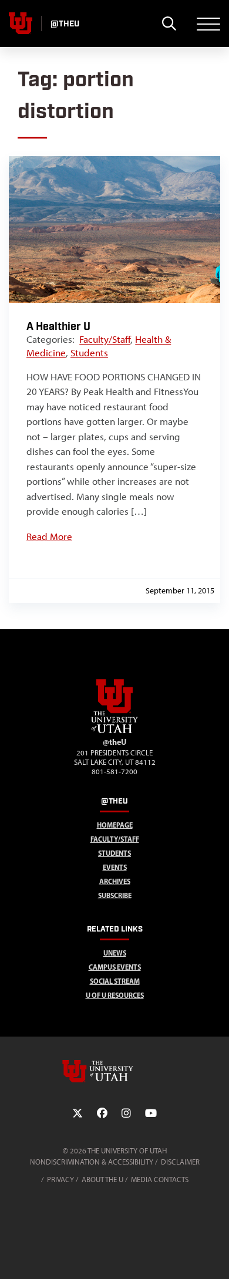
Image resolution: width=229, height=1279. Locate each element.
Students (89, 353)
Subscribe (115, 895)
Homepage (115, 825)
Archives (114, 881)
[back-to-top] (215, 1256)
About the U (102, 1179)
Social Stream (115, 981)
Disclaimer (180, 1161)
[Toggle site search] (169, 23)
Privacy (60, 1179)
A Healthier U (58, 326)
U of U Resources (115, 995)
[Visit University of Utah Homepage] (20, 23)
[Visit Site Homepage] (114, 731)
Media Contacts (159, 1179)
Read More (49, 536)
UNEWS (114, 953)
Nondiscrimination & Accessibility (91, 1161)
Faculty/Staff (104, 339)
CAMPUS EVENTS (115, 967)
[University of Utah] (114, 1071)
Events (115, 867)
